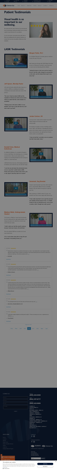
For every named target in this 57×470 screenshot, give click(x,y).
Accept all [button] (45, 463)
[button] (19, 468)
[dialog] (28, 465)
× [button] (55, 461)
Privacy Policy (5, 467)
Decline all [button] (45, 466)
